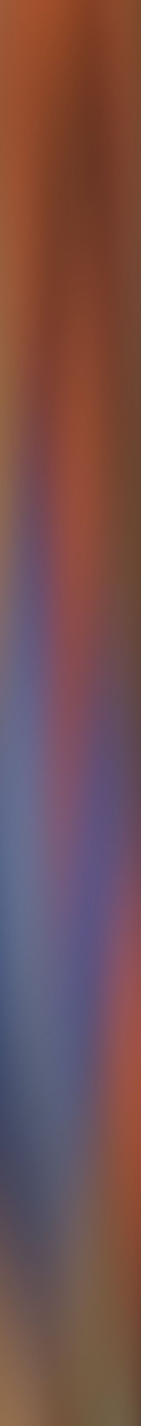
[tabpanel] (70, 1081)
